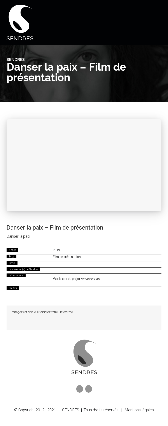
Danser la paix (18, 236)
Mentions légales (139, 410)
